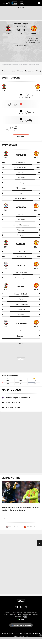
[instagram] (25, 607)
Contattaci (7, 612)
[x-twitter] (21, 607)
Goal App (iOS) (27, 614)
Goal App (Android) (15, 614)
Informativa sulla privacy (30, 612)
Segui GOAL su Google (22, 625)
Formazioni (29, 71)
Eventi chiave (17, 71)
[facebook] (16, 607)
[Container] (8, 30)
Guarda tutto (21, 136)
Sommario (6, 71)
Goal (12, 633)
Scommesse (18, 616)
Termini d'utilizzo (17, 612)
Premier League (21, 23)
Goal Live (35, 614)
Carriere (6, 614)
